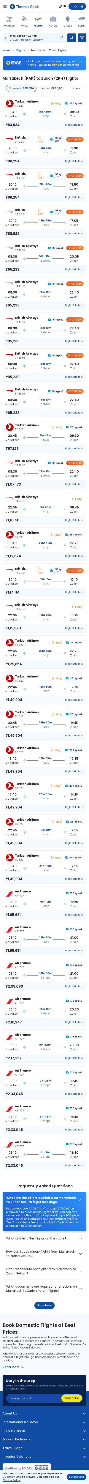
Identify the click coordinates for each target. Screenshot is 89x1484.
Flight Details (72, 124)
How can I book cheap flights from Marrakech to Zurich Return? (40, 1254)
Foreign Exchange (16, 1439)
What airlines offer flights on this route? (36, 1238)
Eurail (81, 25)
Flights (38, 25)
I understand (76, 1477)
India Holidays (14, 1431)
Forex (24, 25)
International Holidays (20, 1422)
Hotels (53, 25)
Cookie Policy (12, 1480)
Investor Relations (17, 1457)
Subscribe (71, 1398)
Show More (44, 1305)
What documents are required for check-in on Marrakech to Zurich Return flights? (41, 1289)
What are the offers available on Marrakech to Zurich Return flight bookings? (41, 1200)
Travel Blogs (12, 1448)
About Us (10, 1413)
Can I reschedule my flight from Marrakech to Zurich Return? (41, 1271)
